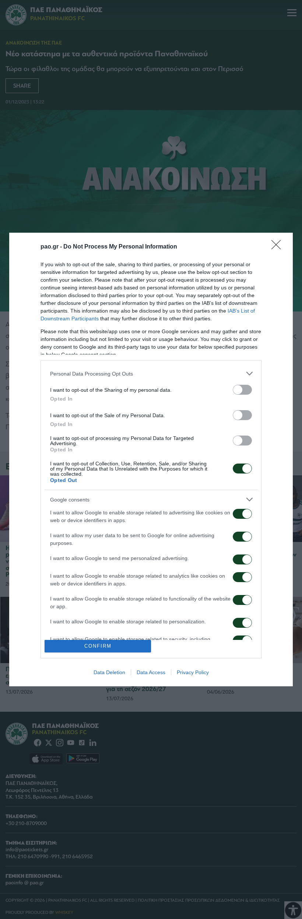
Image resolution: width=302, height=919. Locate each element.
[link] (278, 247)
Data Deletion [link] (109, 672)
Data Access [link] (151, 672)
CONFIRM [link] (98, 646)
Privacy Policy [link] (193, 672)
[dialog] (151, 459)
